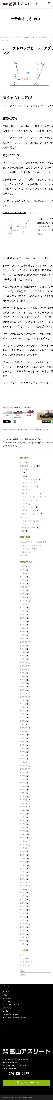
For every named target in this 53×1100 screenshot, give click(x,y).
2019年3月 (23, 656)
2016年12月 (24, 724)
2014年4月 (23, 827)
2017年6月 (23, 707)
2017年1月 (23, 721)
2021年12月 (24, 601)
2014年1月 (23, 838)
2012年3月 (23, 913)
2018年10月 (24, 669)
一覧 (21, 473)
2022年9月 (23, 590)
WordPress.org (24, 965)
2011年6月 (23, 930)
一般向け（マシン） (28, 507)
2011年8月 (23, 927)
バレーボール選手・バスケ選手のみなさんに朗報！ (23, 439)
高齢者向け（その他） (29, 528)
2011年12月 (24, 924)
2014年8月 (23, 814)
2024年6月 (23, 570)
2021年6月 (23, 614)
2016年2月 (23, 759)
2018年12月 (24, 663)
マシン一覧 (24, 504)
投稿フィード (24, 958)
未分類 (22, 531)
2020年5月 (23, 632)
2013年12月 (24, 841)
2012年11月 (24, 886)
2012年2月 (23, 917)
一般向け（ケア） (27, 483)
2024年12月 (24, 566)
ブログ (13, 37)
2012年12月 (24, 882)
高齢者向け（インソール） (30, 493)
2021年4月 (23, 621)
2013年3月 (23, 872)
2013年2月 (23, 875)
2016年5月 (23, 748)
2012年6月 (23, 903)
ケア (21, 476)
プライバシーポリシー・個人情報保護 (15, 1017)
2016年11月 (24, 728)
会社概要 (5, 1011)
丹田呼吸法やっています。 (29, 549)
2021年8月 (23, 611)
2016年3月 (23, 755)
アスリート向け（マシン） (30, 514)
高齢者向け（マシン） (29, 510)
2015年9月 (23, 773)
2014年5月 (23, 824)
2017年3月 (23, 714)
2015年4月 (23, 786)
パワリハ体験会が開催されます (31, 545)
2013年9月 (23, 851)
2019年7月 (23, 645)
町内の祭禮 (24, 556)
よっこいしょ (7, 998)
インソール (24, 490)
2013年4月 (23, 869)
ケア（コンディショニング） (12, 1004)
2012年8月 (23, 896)
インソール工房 (7, 1001)
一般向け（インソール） (29, 500)
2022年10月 (24, 587)
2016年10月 (24, 731)
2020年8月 (23, 628)
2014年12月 (24, 800)
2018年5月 (23, 676)
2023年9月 (23, 577)
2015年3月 (23, 790)
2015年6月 (23, 779)
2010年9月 (23, 941)
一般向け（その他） (29, 37)
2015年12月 (24, 762)
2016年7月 (23, 742)
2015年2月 (23, 793)
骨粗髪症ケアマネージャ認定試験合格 (33, 542)
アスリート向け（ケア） (29, 480)
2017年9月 (23, 700)
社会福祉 (23, 469)
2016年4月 (23, 752)
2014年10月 (24, 807)
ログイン (23, 955)
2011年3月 (23, 934)
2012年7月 (23, 900)
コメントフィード (26, 962)
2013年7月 (23, 858)
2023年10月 (24, 573)
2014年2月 (23, 834)
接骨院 (5, 995)
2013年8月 (23, 855)
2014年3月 (23, 831)
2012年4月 (23, 910)
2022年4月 (23, 597)
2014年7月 (23, 817)
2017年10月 (24, 697)
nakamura (24, 429)
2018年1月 (23, 690)
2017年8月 (23, 704)
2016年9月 (23, 735)
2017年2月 (23, 717)
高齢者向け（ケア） (28, 486)
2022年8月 (23, 594)
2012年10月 (24, 889)
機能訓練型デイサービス (28, 466)
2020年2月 (23, 638)
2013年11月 (24, 845)
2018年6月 (23, 673)
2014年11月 (24, 803)
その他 (19, 37)
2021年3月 (23, 625)
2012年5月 (23, 906)
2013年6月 (23, 862)
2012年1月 (23, 920)
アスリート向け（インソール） (32, 497)
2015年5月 (23, 783)
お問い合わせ (7, 1008)
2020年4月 (23, 635)
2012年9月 (23, 893)
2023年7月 (23, 584)
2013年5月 (23, 865)
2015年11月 (24, 766)
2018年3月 (23, 683)
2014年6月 (23, 821)
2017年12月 (24, 693)
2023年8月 (23, 580)
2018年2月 (23, 687)
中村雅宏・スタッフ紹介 (10, 1014)
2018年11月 (24, 666)
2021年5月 (23, 618)
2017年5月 (23, 711)
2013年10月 (24, 848)
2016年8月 (23, 738)
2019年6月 (23, 649)
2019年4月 (23, 652)
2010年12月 (24, 937)
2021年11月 (24, 604)
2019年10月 (24, 642)
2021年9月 (23, 608)
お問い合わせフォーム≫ (27, 1082)
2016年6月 (23, 745)
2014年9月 (23, 810)
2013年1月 (23, 879)
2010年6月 (23, 944)
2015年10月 (24, 769)
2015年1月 (23, 797)
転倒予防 (23, 462)
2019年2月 (23, 659)
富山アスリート (5, 37)
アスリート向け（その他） (30, 521)
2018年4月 (23, 680)
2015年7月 (23, 776)
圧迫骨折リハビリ (26, 552)
